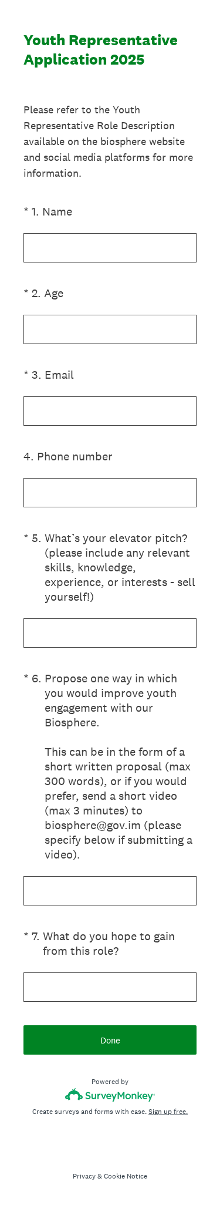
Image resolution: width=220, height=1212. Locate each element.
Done (110, 1040)
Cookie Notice (125, 1176)
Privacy (84, 1176)
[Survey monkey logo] (110, 1095)
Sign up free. (168, 1111)
